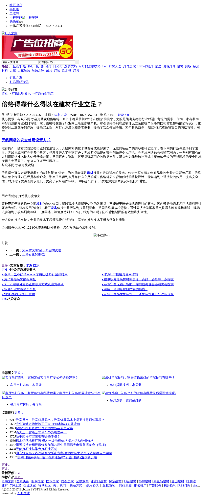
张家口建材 (99, 481)
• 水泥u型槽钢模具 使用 (18, 294)
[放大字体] (3, 114)
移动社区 (44, 485)
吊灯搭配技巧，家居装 (126, 385)
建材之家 (60, 115)
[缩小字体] (8, 114)
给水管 (66, 70)
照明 (188, 66)
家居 (158, 66)
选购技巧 (70, 66)
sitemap (197, 485)
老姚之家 (8, 481)
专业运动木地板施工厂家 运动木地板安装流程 (48, 424)
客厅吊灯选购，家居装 (26, 385)
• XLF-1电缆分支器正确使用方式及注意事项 (33, 284)
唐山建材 (177, 481)
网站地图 (125, 485)
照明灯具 (169, 66)
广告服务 (155, 485)
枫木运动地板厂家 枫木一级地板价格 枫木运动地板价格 (55, 440)
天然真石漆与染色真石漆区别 (36, 449)
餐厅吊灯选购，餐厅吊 (26, 404)
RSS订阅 (184, 485)
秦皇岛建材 (161, 481)
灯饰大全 (115, 66)
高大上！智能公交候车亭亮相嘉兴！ (41, 432)
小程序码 (16, 17)
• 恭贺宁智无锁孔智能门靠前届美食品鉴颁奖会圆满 (138, 284)
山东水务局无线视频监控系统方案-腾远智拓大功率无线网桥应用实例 (64, 453)
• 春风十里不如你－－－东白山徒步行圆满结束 (35, 274)
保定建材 (115, 481)
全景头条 (22, 481)
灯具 (76, 70)
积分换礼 (170, 485)
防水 (36, 265)
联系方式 (76, 485)
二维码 (14, 13)
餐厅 (31, 66)
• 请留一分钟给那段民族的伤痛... (124, 289)
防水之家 (52, 481)
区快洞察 (82, 481)
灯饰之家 (129, 66)
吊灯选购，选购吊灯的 (126, 400)
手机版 (14, 9)
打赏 (5, 243)
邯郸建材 (145, 481)
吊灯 (48, 66)
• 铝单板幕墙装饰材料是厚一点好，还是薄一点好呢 (138, 279)
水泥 (29, 265)
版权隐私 (108, 485)
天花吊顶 (23, 70)
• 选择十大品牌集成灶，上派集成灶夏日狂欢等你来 (138, 294)
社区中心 (16, 5)
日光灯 (58, 66)
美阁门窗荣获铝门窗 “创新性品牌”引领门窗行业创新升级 (57, 457)
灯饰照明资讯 (21, 93)
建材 (180, 66)
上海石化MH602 (33, 254)
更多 (6, 265)
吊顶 (49, 70)
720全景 (15, 485)
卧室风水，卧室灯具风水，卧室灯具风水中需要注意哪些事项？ (60, 419)
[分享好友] (9, 89)
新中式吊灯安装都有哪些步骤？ (38, 436)
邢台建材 (130, 481)
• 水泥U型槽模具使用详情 (120, 274)
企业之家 (29, 485)
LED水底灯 (145, 66)
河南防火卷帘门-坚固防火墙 (41, 250)
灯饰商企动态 (44, 93)
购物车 (14, 21)
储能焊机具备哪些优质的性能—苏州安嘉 (44, 428)
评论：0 (123, 115)
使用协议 (92, 485)
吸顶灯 (16, 66)
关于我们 (59, 485)
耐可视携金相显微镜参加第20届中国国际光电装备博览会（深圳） (62, 444)
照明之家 (37, 481)
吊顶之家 (38, 70)
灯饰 (57, 70)
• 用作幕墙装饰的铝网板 (19, 279)
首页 (5, 93)
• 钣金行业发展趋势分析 (19, 289)
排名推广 (140, 485)
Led (104, 66)
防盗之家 (67, 481)
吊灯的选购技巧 (90, 66)
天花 (13, 70)
